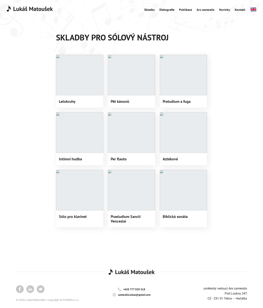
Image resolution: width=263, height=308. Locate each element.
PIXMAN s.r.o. (71, 299)
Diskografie (166, 10)
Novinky (224, 10)
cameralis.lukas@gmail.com (134, 294)
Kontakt (240, 10)
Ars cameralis (205, 10)
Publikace (185, 10)
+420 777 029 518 (134, 289)
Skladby (149, 10)
